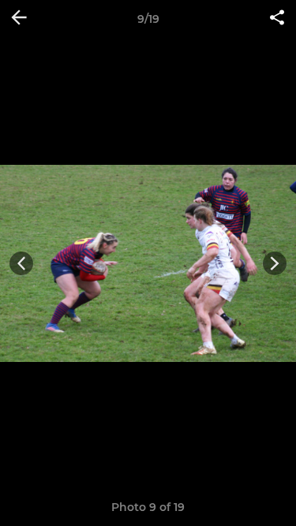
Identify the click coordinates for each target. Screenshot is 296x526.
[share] (277, 19)
